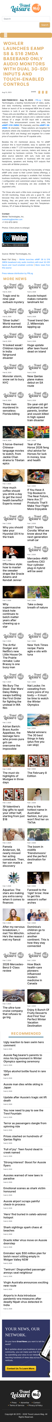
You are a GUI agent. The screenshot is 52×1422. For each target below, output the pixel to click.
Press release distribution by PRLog (17, 273)
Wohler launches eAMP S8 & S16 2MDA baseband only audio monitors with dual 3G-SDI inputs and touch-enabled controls (26, 262)
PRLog (38, 100)
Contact (36, 1402)
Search (44, 25)
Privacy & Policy (36, 1405)
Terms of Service (17, 1405)
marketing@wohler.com (12, 219)
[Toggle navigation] (5, 35)
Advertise (25, 1402)
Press (14, 1402)
